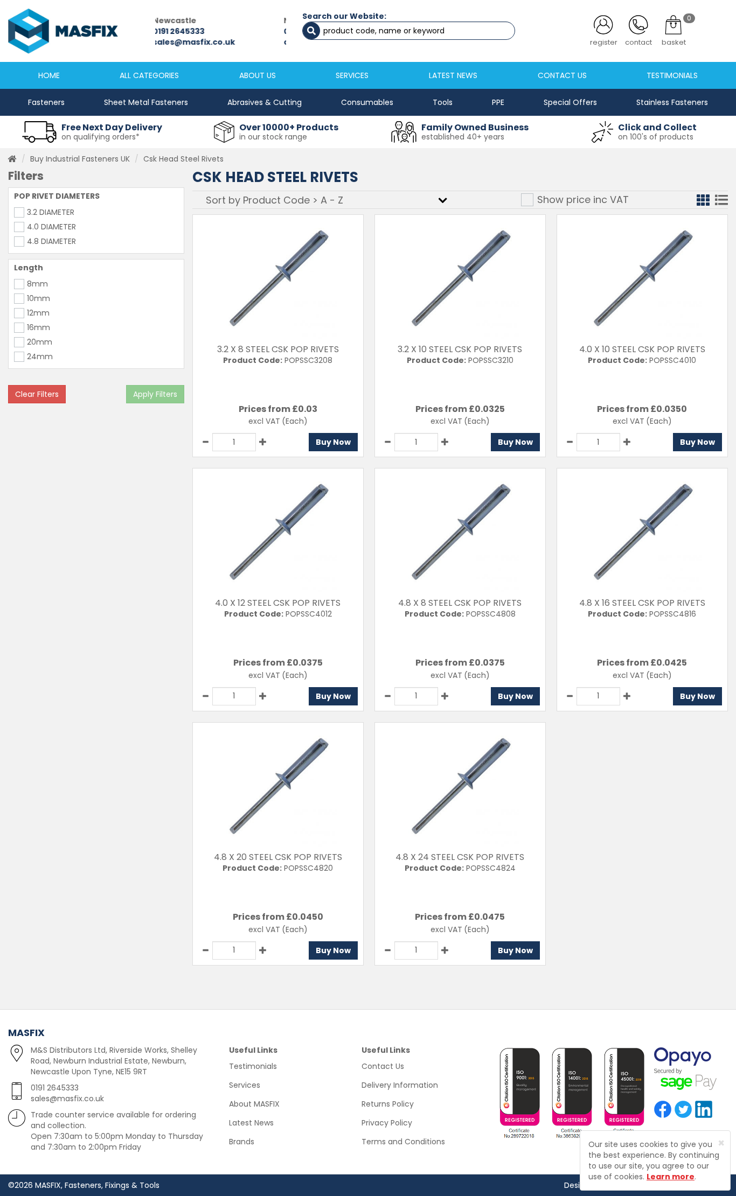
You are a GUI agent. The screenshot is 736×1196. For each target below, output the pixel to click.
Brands (241, 1141)
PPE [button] (498, 102)
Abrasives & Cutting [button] (264, 102)
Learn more (671, 1176)
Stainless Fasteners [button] (672, 102)
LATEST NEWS (453, 75)
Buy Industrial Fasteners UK (80, 158)
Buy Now (333, 442)
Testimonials (253, 1066)
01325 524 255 (216, 31)
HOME (49, 75)
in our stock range (273, 136)
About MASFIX (254, 1104)
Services (244, 1085)
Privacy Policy (387, 1122)
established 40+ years (462, 136)
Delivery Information (400, 1085)
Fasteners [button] (46, 102)
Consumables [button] (367, 102)
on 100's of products (655, 136)
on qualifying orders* (100, 136)
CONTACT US (562, 75)
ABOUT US (257, 75)
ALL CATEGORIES (149, 75)
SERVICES (352, 75)
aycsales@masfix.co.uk (237, 42)
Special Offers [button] (570, 102)
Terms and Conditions (403, 1141)
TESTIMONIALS (672, 75)
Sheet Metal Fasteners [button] (146, 102)
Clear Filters (37, 394)
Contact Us (383, 1066)
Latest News (251, 1122)
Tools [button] (443, 102)
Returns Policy (388, 1104)
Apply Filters (155, 394)
